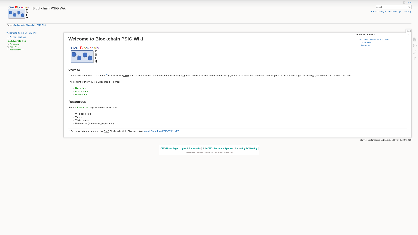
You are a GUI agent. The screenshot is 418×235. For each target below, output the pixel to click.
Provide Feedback (17, 37)
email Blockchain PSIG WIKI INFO (161, 131)
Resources (365, 45)
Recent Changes (378, 11)
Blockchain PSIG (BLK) (17, 41)
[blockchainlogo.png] (84, 54)
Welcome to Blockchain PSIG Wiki (30, 25)
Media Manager (395, 11)
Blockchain (80, 88)
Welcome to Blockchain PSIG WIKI (22, 33)
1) (107, 75)
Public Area (14, 47)
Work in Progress (17, 50)
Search (409, 7)
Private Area (14, 44)
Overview (366, 42)
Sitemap (407, 11)
